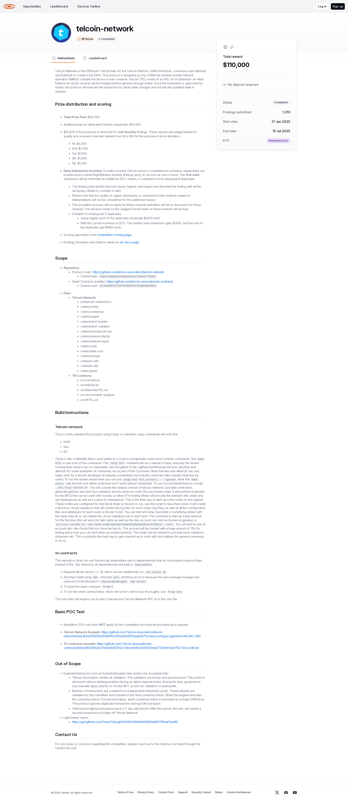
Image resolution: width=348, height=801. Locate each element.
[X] (277, 793)
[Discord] (286, 793)
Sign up (337, 6)
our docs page (129, 242)
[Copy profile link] (231, 47)
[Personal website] (225, 47)
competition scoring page (114, 234)
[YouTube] (295, 793)
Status (219, 792)
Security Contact (201, 792)
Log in (322, 6)
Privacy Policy (146, 792)
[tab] (31, 6)
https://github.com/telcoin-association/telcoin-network (128, 272)
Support (182, 792)
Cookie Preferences (239, 792)
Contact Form (166, 792)
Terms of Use (125, 792)
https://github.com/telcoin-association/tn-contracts (140, 281)
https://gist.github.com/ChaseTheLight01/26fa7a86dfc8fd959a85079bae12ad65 (125, 722)
